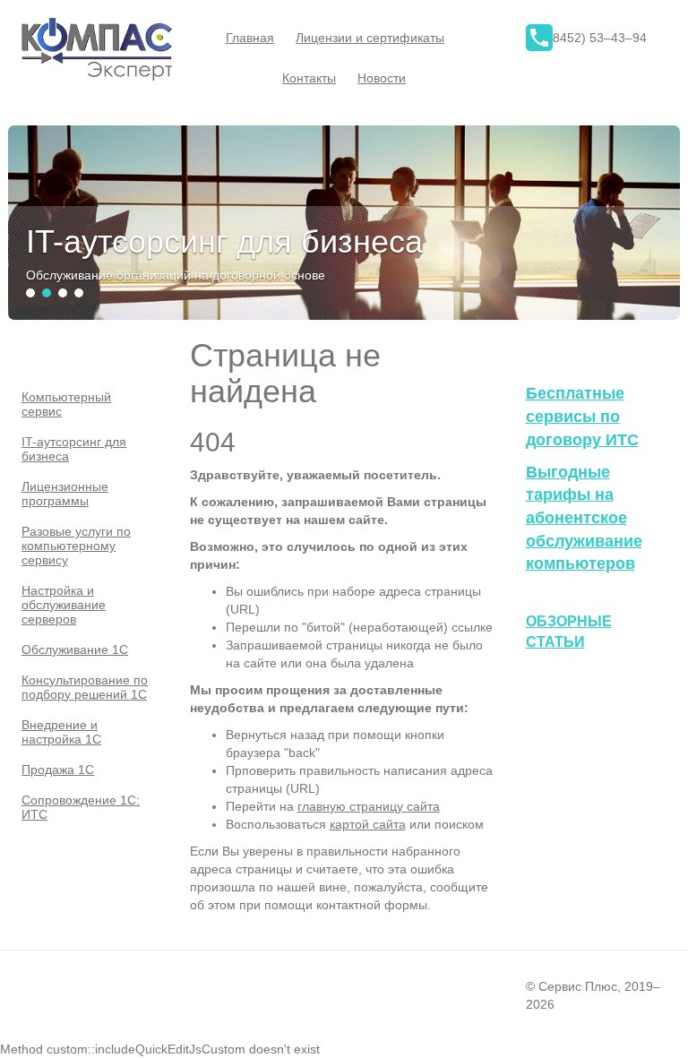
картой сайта (368, 824)
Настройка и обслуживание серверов (64, 604)
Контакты (309, 78)
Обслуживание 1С (75, 649)
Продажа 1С (58, 769)
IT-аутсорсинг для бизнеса (74, 448)
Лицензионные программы (65, 493)
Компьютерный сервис (66, 404)
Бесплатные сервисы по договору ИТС (582, 416)
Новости (381, 78)
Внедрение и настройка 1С (61, 732)
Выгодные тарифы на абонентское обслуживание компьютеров (584, 518)
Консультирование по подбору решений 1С (85, 687)
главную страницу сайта (368, 806)
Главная (250, 37)
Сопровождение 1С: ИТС (81, 807)
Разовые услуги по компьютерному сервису (76, 545)
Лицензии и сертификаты (370, 37)
